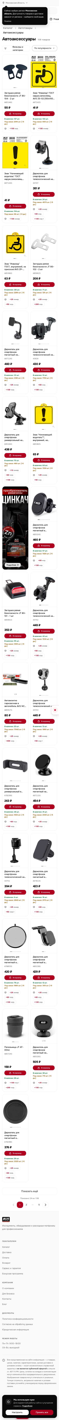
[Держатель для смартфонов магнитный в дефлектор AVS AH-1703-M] (15, 935)
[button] (8, 102)
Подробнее (27, 1406)
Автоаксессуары (13, 32)
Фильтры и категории (17, 48)
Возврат (6, 1263)
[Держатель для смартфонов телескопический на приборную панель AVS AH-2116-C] (44, 589)
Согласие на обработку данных (17, 1324)
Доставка (6, 1252)
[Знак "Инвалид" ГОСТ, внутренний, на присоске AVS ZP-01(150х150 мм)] (15, 242)
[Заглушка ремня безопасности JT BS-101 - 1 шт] (15, 589)
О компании (8, 1288)
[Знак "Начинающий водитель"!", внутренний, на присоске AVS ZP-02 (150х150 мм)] (44, 413)
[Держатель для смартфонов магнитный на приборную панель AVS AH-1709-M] (15, 328)
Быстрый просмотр (16, 83)
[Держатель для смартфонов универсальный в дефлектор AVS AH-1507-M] (15, 765)
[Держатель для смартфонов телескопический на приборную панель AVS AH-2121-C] (44, 328)
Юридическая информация (15, 1329)
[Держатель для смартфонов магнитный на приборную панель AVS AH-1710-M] (44, 765)
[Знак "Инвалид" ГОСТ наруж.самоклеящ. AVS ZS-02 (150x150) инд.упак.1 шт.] (44, 72)
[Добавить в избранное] (24, 58)
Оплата (5, 1257)
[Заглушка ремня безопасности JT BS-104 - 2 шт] (15, 72)
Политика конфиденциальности (17, 1319)
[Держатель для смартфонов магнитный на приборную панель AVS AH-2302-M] (44, 1026)
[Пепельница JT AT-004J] (15, 1026)
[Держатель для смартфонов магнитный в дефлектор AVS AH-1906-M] (44, 850)
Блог (4, 1304)
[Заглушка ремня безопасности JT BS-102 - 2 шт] (44, 242)
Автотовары (25, 28)
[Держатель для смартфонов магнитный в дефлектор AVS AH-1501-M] (15, 1111)
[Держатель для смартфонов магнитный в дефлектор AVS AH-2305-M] (44, 503)
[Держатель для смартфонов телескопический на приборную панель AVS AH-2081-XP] (44, 152)
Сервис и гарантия (11, 1268)
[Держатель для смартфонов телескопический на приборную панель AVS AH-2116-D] (44, 679)
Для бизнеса (8, 1293)
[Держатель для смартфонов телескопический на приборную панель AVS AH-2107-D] (15, 850)
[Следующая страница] (45, 1205)
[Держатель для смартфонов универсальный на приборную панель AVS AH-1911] (15, 413)
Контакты (6, 1299)
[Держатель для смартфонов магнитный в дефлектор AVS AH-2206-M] (44, 935)
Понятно (7, 21)
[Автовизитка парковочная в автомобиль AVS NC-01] (15, 679)
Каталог (8, 28)
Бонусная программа (12, 1273)
